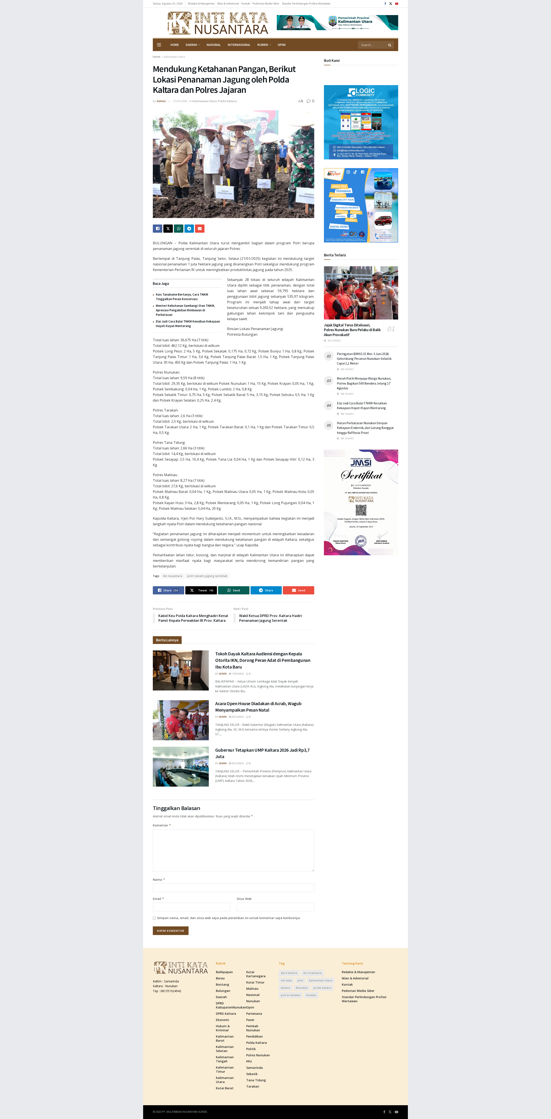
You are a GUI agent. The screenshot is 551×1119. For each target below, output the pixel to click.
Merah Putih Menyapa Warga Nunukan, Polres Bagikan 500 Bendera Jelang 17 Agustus (364, 383)
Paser (250, 1020)
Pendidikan (254, 1036)
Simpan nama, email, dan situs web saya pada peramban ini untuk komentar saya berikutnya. (229, 918)
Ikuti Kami (332, 60)
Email (158, 899)
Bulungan (223, 991)
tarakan (311, 995)
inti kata (286, 980)
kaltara (285, 987)
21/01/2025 (180, 101)
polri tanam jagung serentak (207, 576)
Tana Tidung (256, 1080)
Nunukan (253, 1001)
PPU (249, 1061)
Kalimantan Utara (174, 57)
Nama (159, 879)
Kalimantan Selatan (225, 1049)
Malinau (252, 989)
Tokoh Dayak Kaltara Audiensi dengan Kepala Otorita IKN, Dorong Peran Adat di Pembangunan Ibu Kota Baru (262, 660)
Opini (282, 45)
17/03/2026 (237, 673)
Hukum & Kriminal (223, 1028)
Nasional (214, 45)
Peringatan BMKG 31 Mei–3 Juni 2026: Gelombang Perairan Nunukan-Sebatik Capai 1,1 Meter (364, 359)
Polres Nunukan (258, 1055)
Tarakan (252, 1086)
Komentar (162, 825)
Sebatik (252, 1074)
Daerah (191, 45)
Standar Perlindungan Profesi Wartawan (306, 3)
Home (174, 45)
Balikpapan (224, 972)
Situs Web (244, 899)
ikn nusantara (172, 576)
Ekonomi (222, 1020)
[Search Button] (390, 45)
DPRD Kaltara (226, 1013)
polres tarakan (290, 995)
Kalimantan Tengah (225, 1059)
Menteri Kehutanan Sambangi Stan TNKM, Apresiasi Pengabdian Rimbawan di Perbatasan (185, 310)
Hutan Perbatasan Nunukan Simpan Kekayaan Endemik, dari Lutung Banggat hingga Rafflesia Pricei (365, 428)
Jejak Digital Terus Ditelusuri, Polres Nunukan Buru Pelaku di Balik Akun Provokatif (352, 330)
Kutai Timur (255, 982)
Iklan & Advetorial (228, 3)
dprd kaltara (289, 972)
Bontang (222, 984)
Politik (251, 1049)
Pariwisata (254, 1013)
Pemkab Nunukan (253, 1028)
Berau (220, 978)
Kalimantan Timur (225, 1069)
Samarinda (254, 1068)
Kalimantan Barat (225, 1038)
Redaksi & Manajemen (201, 3)
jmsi (300, 980)
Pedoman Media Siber (265, 3)
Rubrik (262, 45)
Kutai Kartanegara (256, 974)
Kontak (245, 3)
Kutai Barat (225, 1088)
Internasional (239, 45)
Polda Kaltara (227, 101)
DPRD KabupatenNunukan (231, 1005)
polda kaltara (322, 987)
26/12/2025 (237, 716)
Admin (161, 101)
